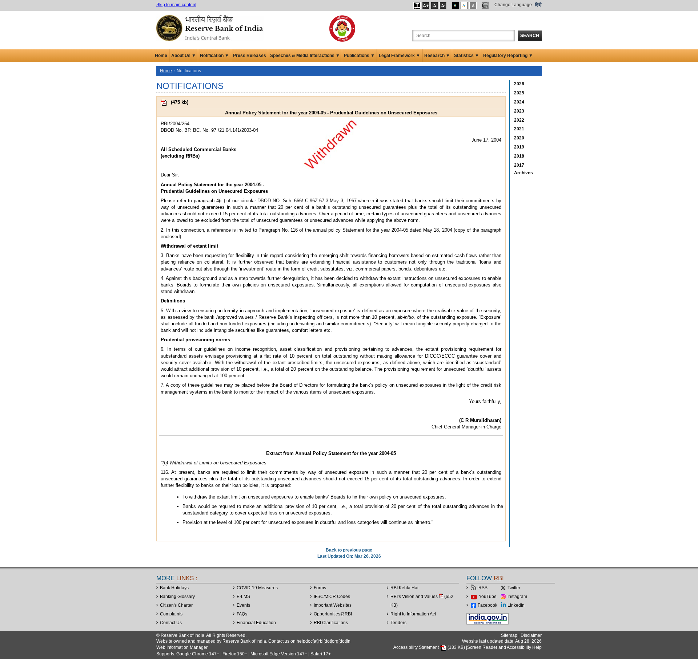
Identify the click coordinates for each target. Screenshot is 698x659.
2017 (519, 165)
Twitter (514, 587)
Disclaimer (531, 635)
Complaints (171, 614)
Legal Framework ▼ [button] (399, 55)
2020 (519, 138)
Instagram (517, 596)
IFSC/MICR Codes (332, 596)
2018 (519, 156)
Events (243, 605)
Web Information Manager (182, 647)
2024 (519, 102)
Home (161, 55)
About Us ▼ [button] (183, 55)
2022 (519, 120)
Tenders (398, 622)
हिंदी (538, 4)
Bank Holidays (174, 587)
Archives (523, 172)
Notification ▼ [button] (214, 55)
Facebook (487, 605)
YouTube (488, 596)
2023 (519, 111)
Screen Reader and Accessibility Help (504, 647)
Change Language (513, 4)
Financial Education (256, 622)
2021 (519, 128)
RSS (483, 587)
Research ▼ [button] (437, 55)
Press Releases (249, 55)
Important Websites (333, 605)
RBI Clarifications (331, 622)
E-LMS (243, 596)
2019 (519, 147)
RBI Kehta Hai (404, 587)
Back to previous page (349, 550)
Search (529, 35)
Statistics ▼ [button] (466, 55)
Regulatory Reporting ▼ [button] (508, 55)
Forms (320, 587)
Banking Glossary (177, 596)
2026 (519, 83)
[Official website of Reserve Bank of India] (210, 27)
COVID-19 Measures (257, 587)
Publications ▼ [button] (359, 55)
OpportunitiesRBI (333, 614)
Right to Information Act (413, 614)
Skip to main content (176, 4)
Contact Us (171, 622)
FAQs (242, 614)
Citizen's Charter (176, 605)
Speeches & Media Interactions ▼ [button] (305, 55)
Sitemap (509, 635)
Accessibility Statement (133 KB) (429, 647)
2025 (519, 92)
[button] (417, 5)
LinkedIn (516, 605)
